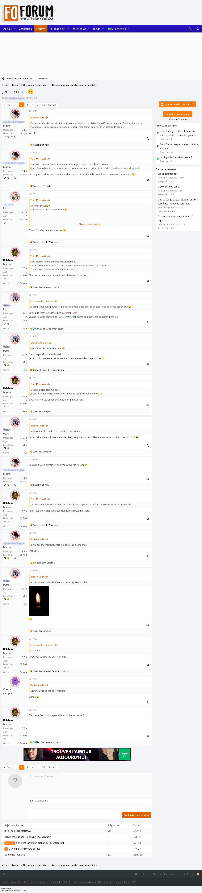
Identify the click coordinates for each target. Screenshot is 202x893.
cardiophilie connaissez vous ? (176, 157)
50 (43, 104)
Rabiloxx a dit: (37, 117)
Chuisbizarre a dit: (39, 342)
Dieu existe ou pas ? (168, 186)
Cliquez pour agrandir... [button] (90, 224)
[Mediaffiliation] (178, 119)
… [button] (38, 104)
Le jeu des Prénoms (14, 854)
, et (51, 671)
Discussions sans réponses (19, 78)
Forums (40, 28)
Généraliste (7, 890)
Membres (43, 78)
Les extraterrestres (168, 173)
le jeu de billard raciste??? (17, 830)
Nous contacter (143, 874)
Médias (81, 28)
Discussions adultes (21, 890)
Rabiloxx (8, 260)
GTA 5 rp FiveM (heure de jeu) (22, 848)
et (42, 144)
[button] (14, 28)
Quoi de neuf (58, 28)
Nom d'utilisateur (38, 800)
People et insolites (167, 211)
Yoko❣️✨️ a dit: (38, 159)
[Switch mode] (5, 874)
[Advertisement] (101, 54)
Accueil (7, 28)
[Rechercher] (198, 28)
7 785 (24, 320)
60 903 (23, 275)
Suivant (52, 104)
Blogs (96, 28)
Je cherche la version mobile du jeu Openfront (34, 842)
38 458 (23, 133)
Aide (155, 874)
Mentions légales (168, 874)
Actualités (25, 28)
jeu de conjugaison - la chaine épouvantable (27, 836)
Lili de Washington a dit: (42, 301)
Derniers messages (166, 169)
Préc (9, 104)
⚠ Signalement (186, 874)
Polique (2, 890)
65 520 (23, 219)
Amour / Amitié (165, 228)
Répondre (149, 138)
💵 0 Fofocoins (117, 28)
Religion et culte (166, 181)
